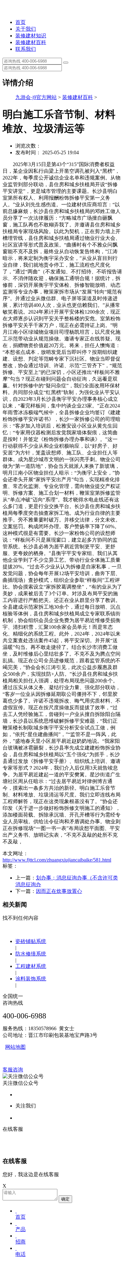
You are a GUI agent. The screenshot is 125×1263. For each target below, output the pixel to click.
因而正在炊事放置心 (59, 891)
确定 (65, 1199)
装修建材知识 (30, 35)
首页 (20, 22)
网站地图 (15, 1047)
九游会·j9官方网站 (36, 97)
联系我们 (25, 49)
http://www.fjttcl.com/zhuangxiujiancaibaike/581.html (57, 860)
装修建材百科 (30, 42)
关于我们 (25, 29)
